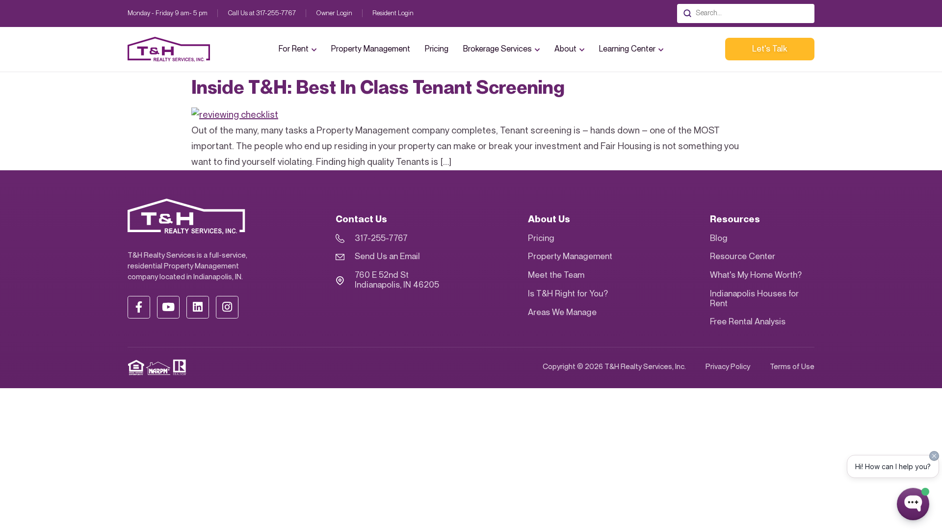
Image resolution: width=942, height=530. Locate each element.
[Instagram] (227, 307)
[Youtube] (168, 307)
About (565, 49)
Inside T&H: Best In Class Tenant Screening (378, 88)
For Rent (294, 49)
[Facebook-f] (139, 307)
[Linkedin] (197, 307)
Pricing (436, 49)
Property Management (370, 49)
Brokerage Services (497, 49)
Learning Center (627, 49)
